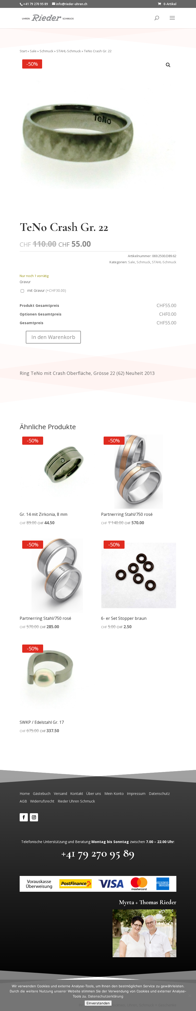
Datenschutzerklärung (105, 996)
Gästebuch (42, 793)
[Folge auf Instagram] (34, 817)
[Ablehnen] (189, 995)
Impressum (136, 793)
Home (25, 793)
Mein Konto (114, 793)
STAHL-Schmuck (68, 51)
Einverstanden (98, 1003)
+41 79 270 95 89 (97, 853)
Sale (33, 51)
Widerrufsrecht (42, 801)
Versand (60, 793)
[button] (168, 65)
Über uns (93, 793)
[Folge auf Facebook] (24, 817)
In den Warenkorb (53, 337)
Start (23, 51)
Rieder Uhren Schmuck (76, 801)
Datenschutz (159, 793)
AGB (23, 801)
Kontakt (76, 793)
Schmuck (46, 51)
